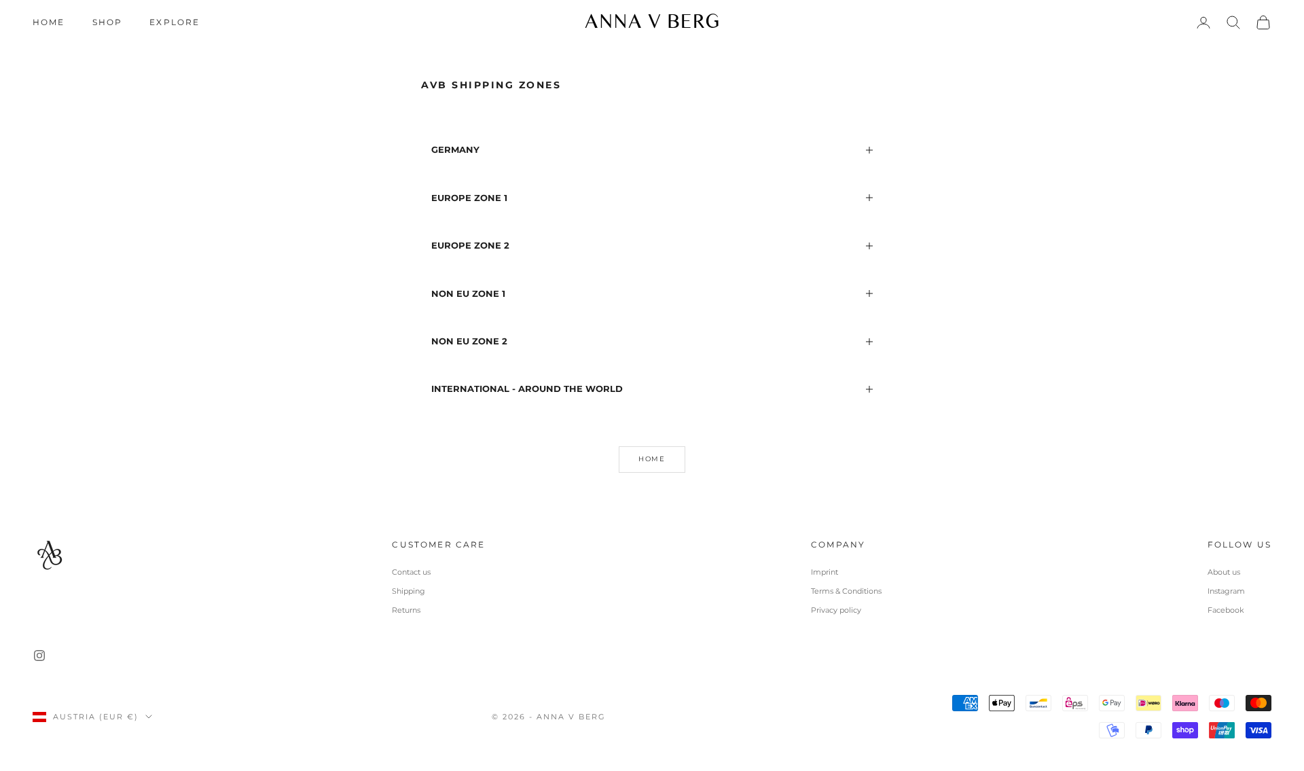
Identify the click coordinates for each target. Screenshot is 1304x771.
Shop (107, 22)
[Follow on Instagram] (39, 655)
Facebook (1226, 610)
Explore (174, 22)
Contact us (411, 572)
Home (49, 22)
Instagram (1226, 591)
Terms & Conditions (846, 591)
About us (1224, 572)
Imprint (824, 572)
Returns (406, 610)
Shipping (408, 591)
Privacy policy (836, 610)
